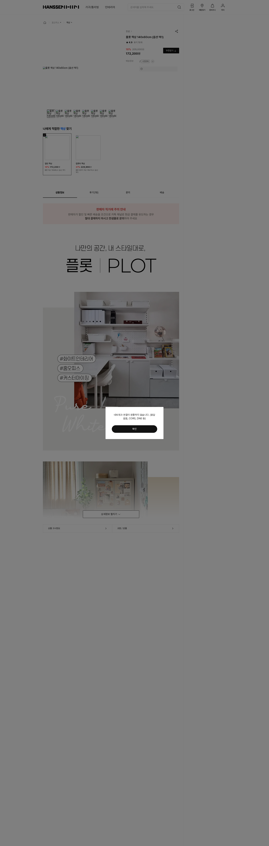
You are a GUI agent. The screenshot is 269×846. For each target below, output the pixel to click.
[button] (134, 429)
